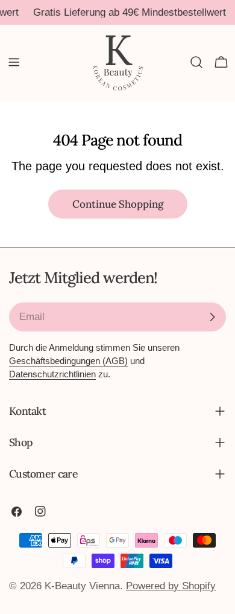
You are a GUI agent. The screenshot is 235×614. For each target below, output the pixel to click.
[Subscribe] (212, 317)
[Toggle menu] (14, 62)
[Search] (196, 62)
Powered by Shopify (171, 586)
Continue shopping (117, 204)
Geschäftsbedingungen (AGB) (68, 361)
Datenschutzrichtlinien (52, 374)
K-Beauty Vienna (82, 586)
